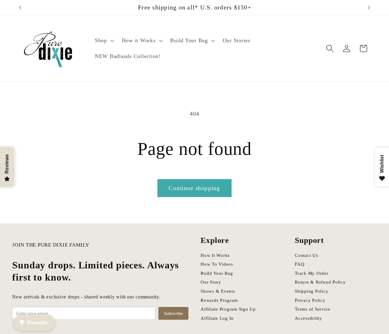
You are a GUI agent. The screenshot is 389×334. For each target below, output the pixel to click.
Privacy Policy (310, 300)
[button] (103, 41)
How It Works (215, 255)
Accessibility (308, 318)
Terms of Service (312, 309)
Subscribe (173, 313)
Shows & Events (218, 291)
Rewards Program (219, 300)
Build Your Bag (217, 273)
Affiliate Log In (217, 318)
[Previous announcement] (20, 7)
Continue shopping (194, 188)
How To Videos (217, 264)
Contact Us (306, 255)
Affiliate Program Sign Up (228, 309)
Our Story (211, 282)
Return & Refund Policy (320, 282)
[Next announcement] (369, 7)
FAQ (299, 264)
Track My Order (312, 273)
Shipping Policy (311, 291)
